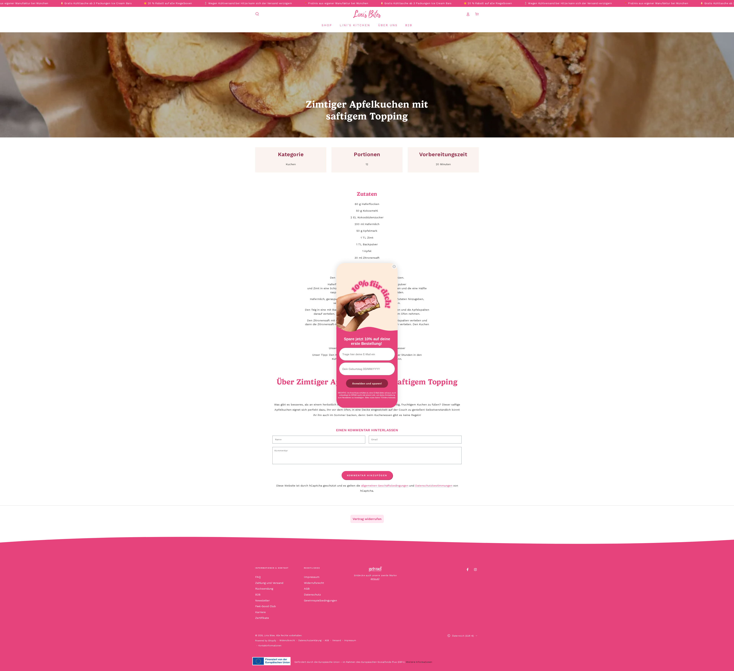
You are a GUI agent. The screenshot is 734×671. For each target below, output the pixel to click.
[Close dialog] (394, 266)
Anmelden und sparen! (367, 383)
